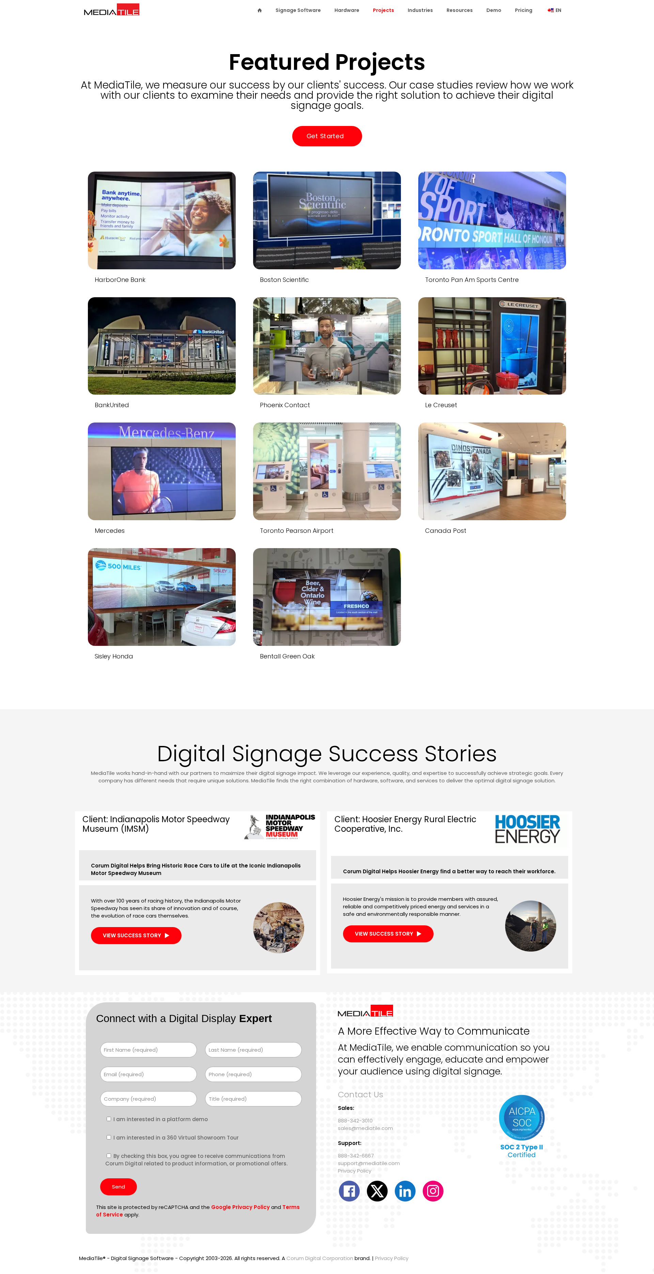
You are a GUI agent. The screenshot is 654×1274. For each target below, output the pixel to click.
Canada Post (445, 530)
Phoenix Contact (285, 405)
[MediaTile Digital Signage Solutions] (111, 12)
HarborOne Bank (120, 279)
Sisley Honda (114, 656)
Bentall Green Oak (287, 656)
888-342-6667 (356, 1155)
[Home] (259, 10)
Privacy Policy (354, 1170)
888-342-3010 (355, 1120)
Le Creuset (441, 405)
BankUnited (112, 405)
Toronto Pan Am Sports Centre (472, 279)
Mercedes (110, 530)
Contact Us (360, 1094)
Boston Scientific (284, 279)
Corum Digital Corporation (319, 1258)
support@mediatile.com (369, 1163)
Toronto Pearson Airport (296, 530)
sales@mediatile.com (365, 1128)
